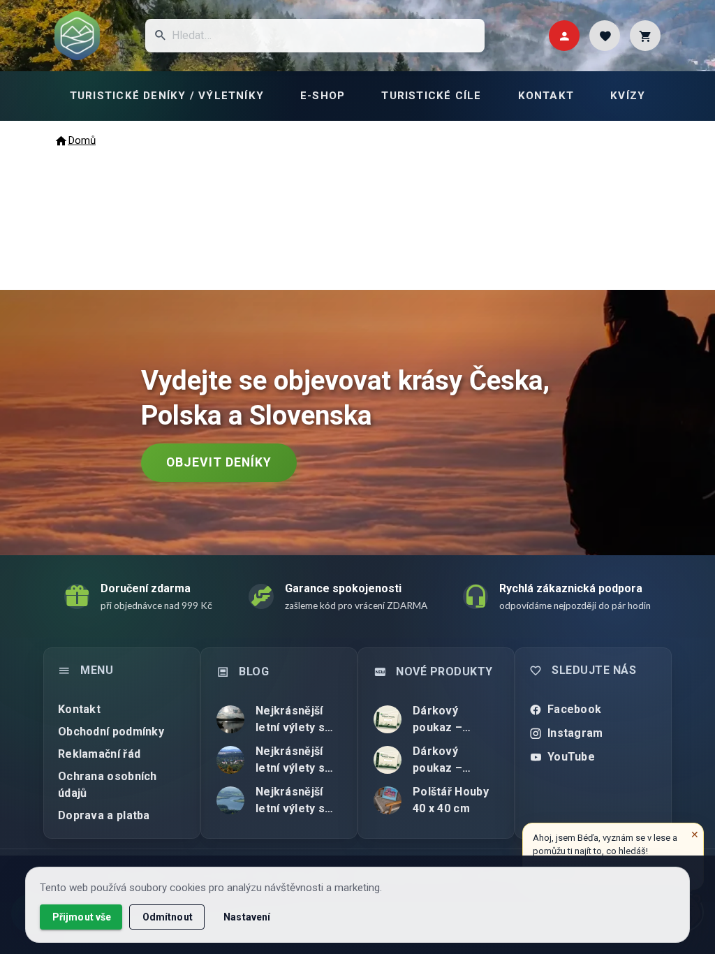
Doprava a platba (104, 815)
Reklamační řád (99, 754)
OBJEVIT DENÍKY (219, 462)
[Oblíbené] (604, 35)
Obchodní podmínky (111, 731)
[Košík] (645, 35)
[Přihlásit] (564, 35)
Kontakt (79, 709)
